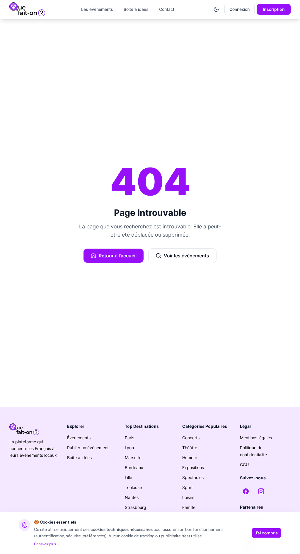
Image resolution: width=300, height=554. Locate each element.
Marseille (133, 457)
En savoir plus (45, 544)
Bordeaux (134, 467)
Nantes (132, 497)
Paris (129, 437)
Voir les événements (186, 256)
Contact (166, 9)
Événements (79, 437)
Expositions (193, 467)
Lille (128, 477)
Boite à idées (136, 9)
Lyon (129, 447)
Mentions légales (256, 437)
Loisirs (188, 497)
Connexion (239, 9)
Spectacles (193, 477)
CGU (244, 464)
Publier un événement (88, 447)
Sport (187, 487)
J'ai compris (266, 533)
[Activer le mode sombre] (216, 9)
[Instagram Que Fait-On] (261, 491)
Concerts (191, 437)
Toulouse (133, 487)
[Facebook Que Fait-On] (246, 491)
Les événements (97, 9)
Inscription (274, 9)
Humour (189, 457)
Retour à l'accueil (118, 256)
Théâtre (189, 447)
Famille (188, 507)
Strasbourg (135, 507)
